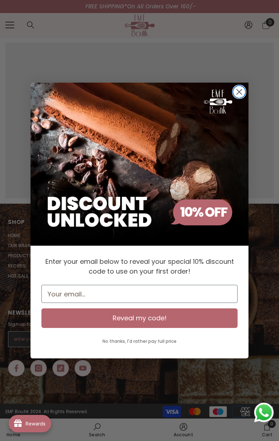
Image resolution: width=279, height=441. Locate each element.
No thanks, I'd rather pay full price (139, 341)
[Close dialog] (239, 92)
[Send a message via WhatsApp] (263, 412)
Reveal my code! (140, 318)
